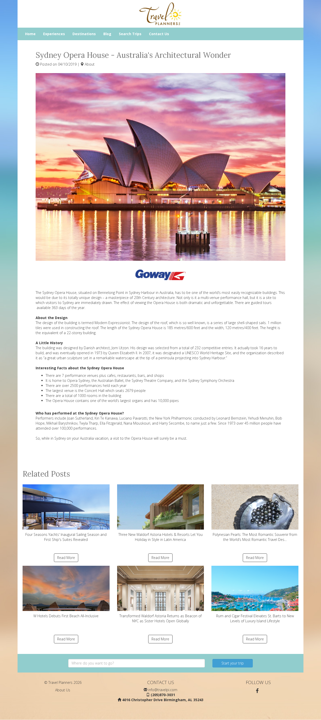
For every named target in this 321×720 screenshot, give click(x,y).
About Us (62, 690)
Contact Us (159, 33)
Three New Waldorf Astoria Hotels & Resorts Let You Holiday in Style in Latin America (160, 537)
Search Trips (130, 33)
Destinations (84, 33)
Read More (66, 557)
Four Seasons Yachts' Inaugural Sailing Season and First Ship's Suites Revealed (66, 537)
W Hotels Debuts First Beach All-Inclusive (66, 615)
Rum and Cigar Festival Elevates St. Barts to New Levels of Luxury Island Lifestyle (255, 618)
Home (30, 33)
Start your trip (232, 663)
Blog (107, 33)
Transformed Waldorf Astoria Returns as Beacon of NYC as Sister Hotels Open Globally (160, 618)
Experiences (54, 33)
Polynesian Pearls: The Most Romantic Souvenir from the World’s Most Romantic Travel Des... (255, 537)
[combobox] (136, 663)
